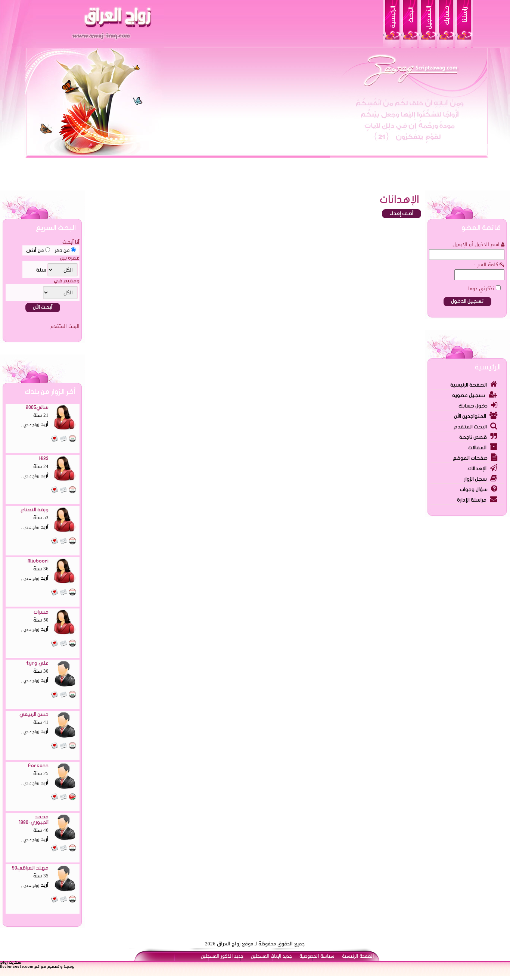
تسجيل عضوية (468, 395)
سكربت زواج (10, 962)
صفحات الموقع (470, 458)
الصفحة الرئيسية (468, 385)
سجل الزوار (475, 479)
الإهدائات (476, 468)
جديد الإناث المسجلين (271, 956)
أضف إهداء (401, 213)
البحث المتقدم (470, 427)
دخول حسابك (473, 406)
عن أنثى (35, 250)
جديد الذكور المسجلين (222, 956)
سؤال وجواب (474, 489)
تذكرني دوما (482, 288)
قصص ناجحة (473, 437)
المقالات (477, 447)
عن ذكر (62, 250)
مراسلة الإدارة (471, 500)
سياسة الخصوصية (317, 956)
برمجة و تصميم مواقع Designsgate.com (37, 967)
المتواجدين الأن (470, 416)
